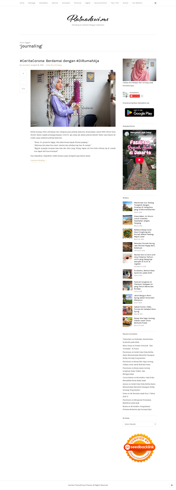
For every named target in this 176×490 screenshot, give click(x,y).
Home (22, 3)
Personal (77, 3)
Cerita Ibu (50, 65)
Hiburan (55, 3)
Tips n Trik (115, 3)
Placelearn (127, 352)
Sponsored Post (100, 3)
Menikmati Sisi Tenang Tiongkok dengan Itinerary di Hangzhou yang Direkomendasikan (144, 206)
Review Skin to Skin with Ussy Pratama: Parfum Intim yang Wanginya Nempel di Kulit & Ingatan (144, 259)
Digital (87, 3)
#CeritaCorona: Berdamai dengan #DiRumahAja (59, 61)
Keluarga (31, 3)
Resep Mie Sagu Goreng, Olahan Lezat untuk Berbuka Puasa (144, 320)
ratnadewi (26, 65)
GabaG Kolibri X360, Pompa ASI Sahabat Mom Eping (145, 309)
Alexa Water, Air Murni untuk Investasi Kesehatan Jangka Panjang (143, 219)
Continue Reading (39, 160)
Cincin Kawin (128, 377)
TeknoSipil (127, 339)
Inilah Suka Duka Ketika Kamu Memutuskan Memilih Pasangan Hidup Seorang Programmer (138, 355)
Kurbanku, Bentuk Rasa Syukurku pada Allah (144, 271)
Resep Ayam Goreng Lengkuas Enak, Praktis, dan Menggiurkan (136, 371)
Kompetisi (66, 3)
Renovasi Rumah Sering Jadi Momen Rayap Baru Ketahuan (144, 245)
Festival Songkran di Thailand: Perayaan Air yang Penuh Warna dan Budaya (143, 285)
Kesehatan (43, 3)
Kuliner (125, 3)
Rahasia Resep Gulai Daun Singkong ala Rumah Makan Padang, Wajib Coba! (144, 233)
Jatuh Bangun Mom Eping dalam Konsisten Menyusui (144, 297)
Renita (125, 406)
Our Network (137, 3)
